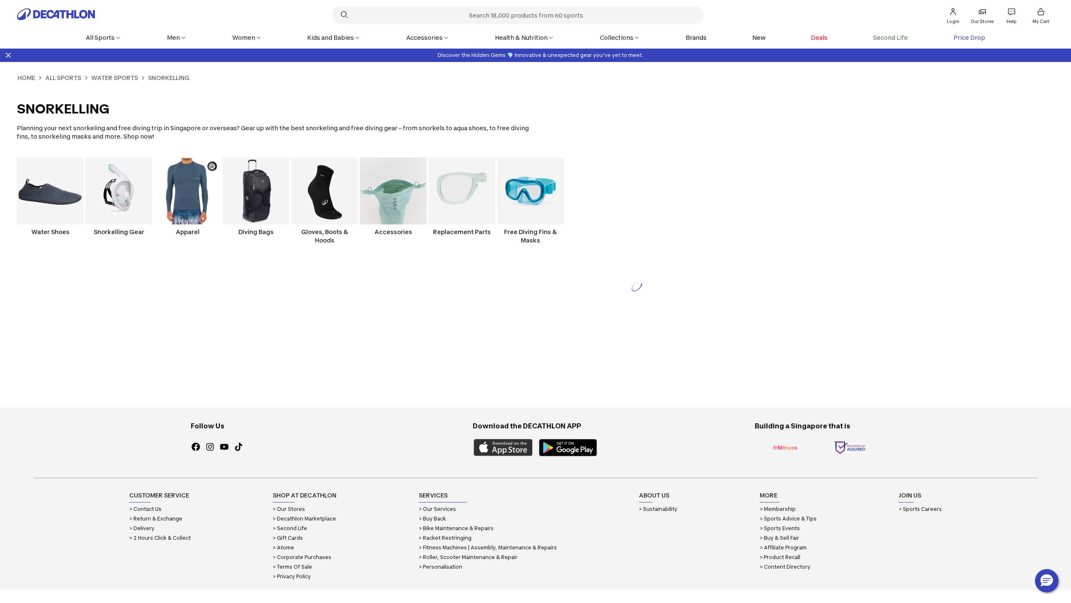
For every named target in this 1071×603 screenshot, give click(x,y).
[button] (1046, 581)
